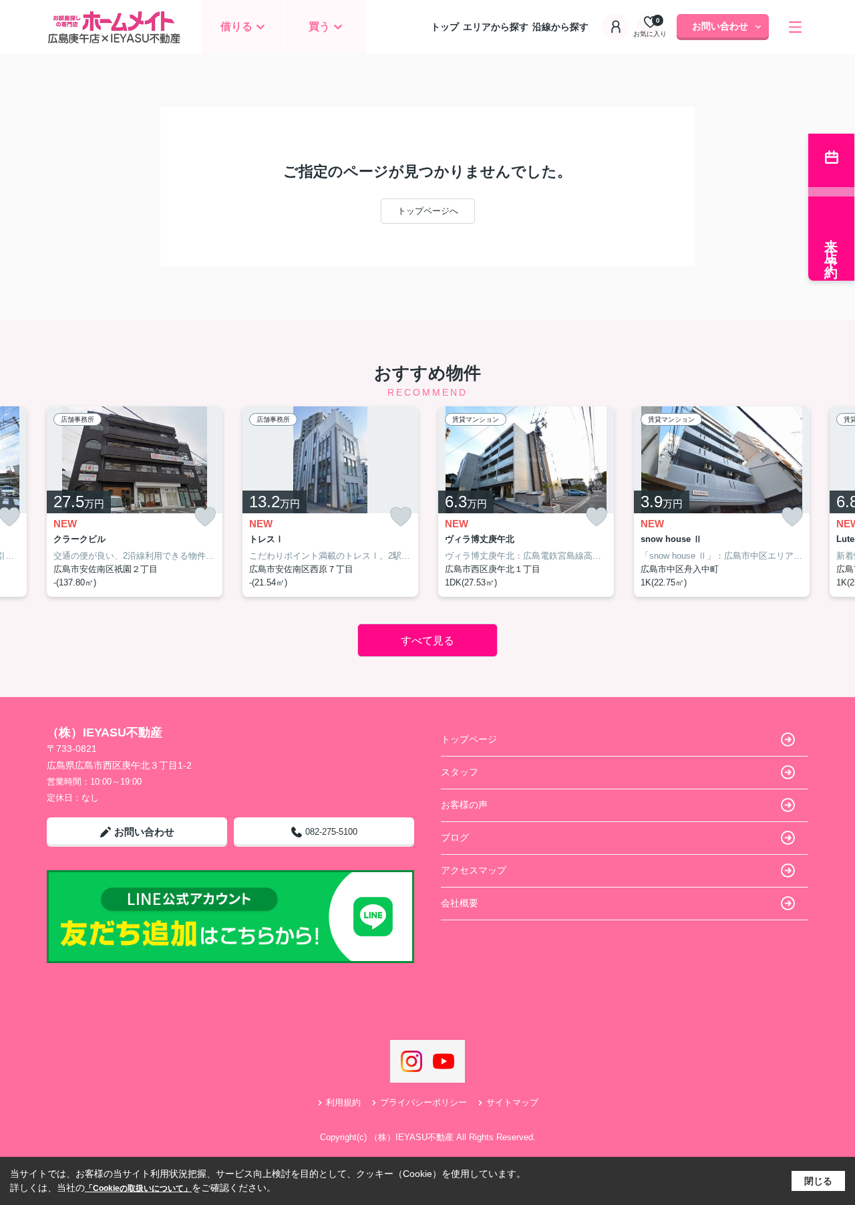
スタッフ (459, 772)
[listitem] (134, 501)
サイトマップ (512, 1102)
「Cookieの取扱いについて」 (138, 1188)
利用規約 (343, 1102)
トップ (445, 26)
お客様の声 (464, 804)
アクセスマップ (473, 870)
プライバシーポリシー (423, 1102)
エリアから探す (495, 26)
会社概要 (459, 903)
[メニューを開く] (795, 27)
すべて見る (427, 640)
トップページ (469, 739)
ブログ (455, 837)
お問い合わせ (720, 26)
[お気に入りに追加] (205, 517)
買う (319, 26)
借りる (236, 26)
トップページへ (427, 211)
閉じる (818, 1181)
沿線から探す (560, 26)
